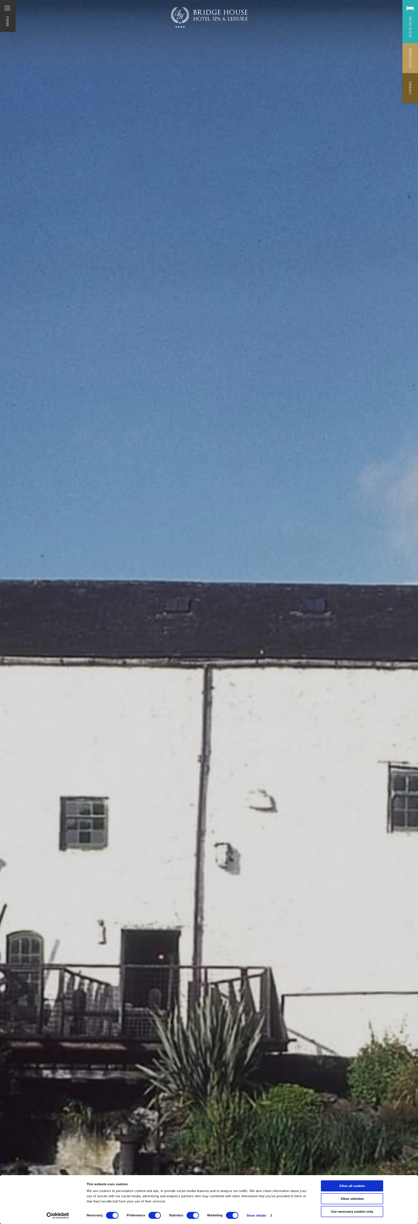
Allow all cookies (352, 1186)
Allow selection (352, 1199)
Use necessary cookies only (352, 1211)
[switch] (154, 1215)
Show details (256, 1215)
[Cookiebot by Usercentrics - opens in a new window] (58, 1215)
